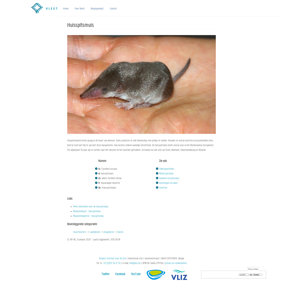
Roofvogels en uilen (168, 183)
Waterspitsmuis (166, 173)
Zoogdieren (108, 232)
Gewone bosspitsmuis (169, 178)
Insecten (163, 187)
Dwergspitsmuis (166, 169)
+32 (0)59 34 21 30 (112, 263)
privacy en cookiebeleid (176, 263)
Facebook (120, 274)
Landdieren (95, 232)
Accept (243, 275)
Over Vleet (80, 8)
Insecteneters (79, 232)
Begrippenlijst (97, 8)
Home (66, 8)
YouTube (136, 274)
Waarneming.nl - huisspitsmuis (87, 211)
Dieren (120, 232)
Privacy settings (253, 269)
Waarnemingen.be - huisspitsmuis (88, 216)
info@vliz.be (135, 263)
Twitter (106, 274)
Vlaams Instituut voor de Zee (112, 258)
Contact (113, 8)
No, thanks (254, 275)
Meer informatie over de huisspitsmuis (90, 206)
